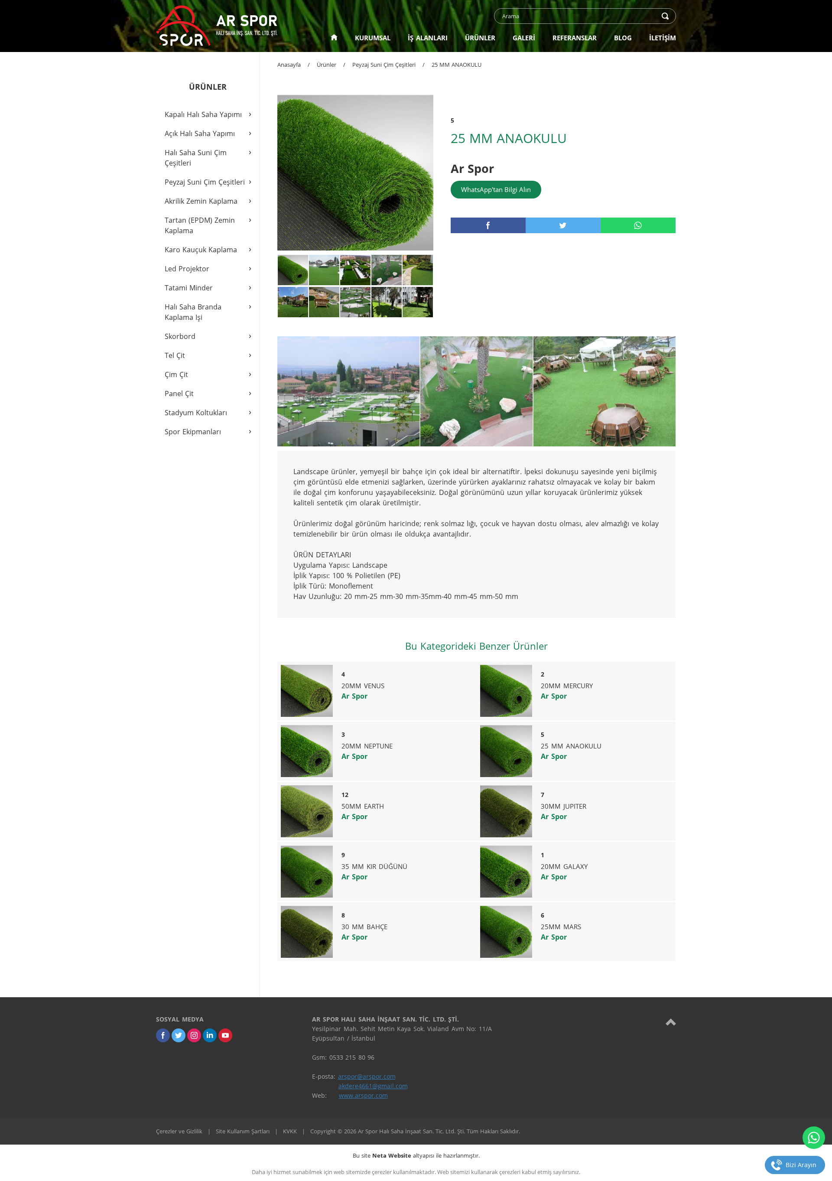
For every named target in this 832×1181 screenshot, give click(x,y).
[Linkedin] (210, 1035)
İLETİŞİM (662, 37)
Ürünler (326, 64)
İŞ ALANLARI (428, 37)
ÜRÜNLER (480, 37)
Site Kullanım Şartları (243, 1131)
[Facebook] (163, 1035)
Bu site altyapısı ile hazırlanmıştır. (416, 1155)
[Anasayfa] (334, 37)
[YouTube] (225, 1035)
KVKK (290, 1131)
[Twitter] (178, 1035)
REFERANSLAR (574, 37)
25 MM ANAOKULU (456, 64)
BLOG (623, 37)
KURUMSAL (372, 37)
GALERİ (524, 37)
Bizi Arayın (801, 1165)
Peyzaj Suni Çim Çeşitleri (384, 64)
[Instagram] (194, 1035)
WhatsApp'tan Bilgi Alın (496, 189)
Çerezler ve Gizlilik (179, 1131)
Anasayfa (289, 64)
